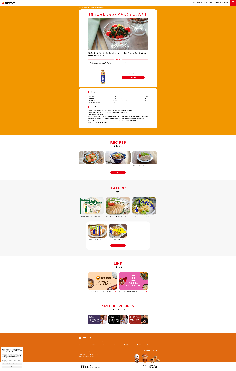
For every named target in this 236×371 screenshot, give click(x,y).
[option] (92, 207)
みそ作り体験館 (82, 351)
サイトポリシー (90, 354)
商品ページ (133, 77)
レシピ (80, 7)
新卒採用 (91, 351)
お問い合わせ (149, 344)
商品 (194, 2)
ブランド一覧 (105, 342)
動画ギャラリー (83, 344)
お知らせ (217, 2)
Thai (156, 350)
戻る (118, 172)
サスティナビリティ (106, 344)
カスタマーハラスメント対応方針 (84, 357)
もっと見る (118, 245)
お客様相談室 (225, 2)
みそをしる (137, 342)
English (152, 350)
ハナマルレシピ (209, 2)
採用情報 (126, 344)
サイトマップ (97, 354)
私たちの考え (200, 2)
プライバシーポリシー (82, 354)
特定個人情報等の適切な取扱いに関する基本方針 (87, 356)
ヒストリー (115, 344)
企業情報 (93, 344)
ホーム (81, 342)
